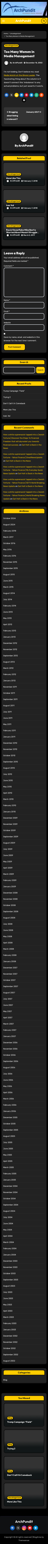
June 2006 (8, 1080)
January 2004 (9, 1255)
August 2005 (9, 1136)
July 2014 (7, 599)
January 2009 (9, 886)
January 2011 (9, 737)
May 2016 (7, 549)
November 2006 (10, 1049)
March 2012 (8, 668)
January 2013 (9, 637)
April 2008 (8, 943)
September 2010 (10, 762)
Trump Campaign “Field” (14, 391)
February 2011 (9, 730)
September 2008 (10, 911)
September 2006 (10, 1061)
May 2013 (7, 618)
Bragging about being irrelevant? (12, 115)
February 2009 (10, 880)
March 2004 (8, 1242)
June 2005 (8, 1149)
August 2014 (9, 593)
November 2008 (10, 899)
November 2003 (10, 1267)
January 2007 (9, 1036)
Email (7, 311)
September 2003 (10, 1280)
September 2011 (10, 699)
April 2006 (8, 1092)
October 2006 (9, 1055)
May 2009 (7, 861)
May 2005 (7, 1155)
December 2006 (10, 1042)
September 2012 (10, 656)
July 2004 (7, 1217)
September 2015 (10, 568)
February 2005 (9, 1174)
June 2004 (8, 1223)
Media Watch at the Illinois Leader (19, 75)
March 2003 (8, 1317)
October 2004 (9, 1198)
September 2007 (10, 986)
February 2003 (9, 1323)
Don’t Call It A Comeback (14, 403)
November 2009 (10, 824)
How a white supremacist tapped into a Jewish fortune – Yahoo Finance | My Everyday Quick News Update (23, 470)
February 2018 (9, 531)
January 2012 (9, 681)
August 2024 (9, 524)
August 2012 (9, 662)
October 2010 (9, 755)
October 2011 (9, 693)
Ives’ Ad (10, 205)
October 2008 (9, 905)
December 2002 (10, 1336)
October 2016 (9, 543)
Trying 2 (7, 397)
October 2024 (9, 518)
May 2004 (7, 1230)
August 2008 (9, 918)
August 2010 (9, 768)
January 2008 (9, 961)
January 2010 (9, 812)
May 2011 (7, 724)
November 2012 (10, 649)
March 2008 (8, 949)
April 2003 (7, 1311)
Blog (5, 1380)
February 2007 (9, 1030)
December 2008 (10, 893)
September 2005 (10, 1130)
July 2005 (7, 1142)
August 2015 (9, 574)
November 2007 (10, 974)
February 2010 (9, 805)
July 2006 (7, 1074)
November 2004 (10, 1192)
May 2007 (7, 1011)
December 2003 (10, 1261)
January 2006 (9, 1111)
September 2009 (10, 837)
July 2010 (7, 774)
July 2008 (7, 924)
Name (7, 300)
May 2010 (7, 787)
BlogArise (37, 1537)
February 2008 (10, 955)
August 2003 (9, 1286)
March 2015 (8, 587)
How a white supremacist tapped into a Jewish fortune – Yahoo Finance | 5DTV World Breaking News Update (24, 482)
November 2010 (10, 749)
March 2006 (8, 1099)
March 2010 (8, 799)
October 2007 (9, 980)
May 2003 (7, 1305)
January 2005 (9, 1180)
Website (7, 323)
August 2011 (8, 705)
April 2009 (8, 868)
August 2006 (9, 1067)
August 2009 (9, 843)
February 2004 (10, 1248)
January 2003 (9, 1330)
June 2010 (8, 780)
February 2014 (9, 606)
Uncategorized (11, 46)
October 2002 (9, 1348)
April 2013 (7, 624)
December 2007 (10, 968)
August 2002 (9, 1361)
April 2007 (7, 1017)
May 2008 (7, 936)
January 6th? (32, 112)
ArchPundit (23, 21)
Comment (9, 266)
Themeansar (23, 1540)
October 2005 (9, 1124)
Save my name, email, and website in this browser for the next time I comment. (22, 339)
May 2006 (7, 1086)
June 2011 (7, 718)
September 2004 (10, 1205)
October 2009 (9, 830)
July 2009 (7, 849)
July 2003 (7, 1292)
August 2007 (9, 993)
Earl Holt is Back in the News (18, 461)
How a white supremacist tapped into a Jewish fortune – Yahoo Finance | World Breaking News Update (24, 495)
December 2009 (10, 818)
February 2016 (9, 556)
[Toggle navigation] (3, 20)
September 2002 (10, 1354)
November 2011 (10, 687)
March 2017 (8, 537)
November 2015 (10, 562)
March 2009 (8, 874)
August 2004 (9, 1211)
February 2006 (10, 1105)
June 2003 (8, 1298)
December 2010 (10, 743)
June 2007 (8, 1005)
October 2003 (9, 1273)
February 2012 (9, 674)
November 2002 (10, 1342)
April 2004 (8, 1236)
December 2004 (10, 1186)
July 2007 (7, 999)
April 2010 (7, 793)
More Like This (13, 178)
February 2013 (9, 631)
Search (24, 362)
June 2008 (8, 930)
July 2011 (7, 712)
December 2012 (10, 643)
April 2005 (7, 1161)
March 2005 (8, 1167)
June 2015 (8, 581)
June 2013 (8, 612)
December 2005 (10, 1117)
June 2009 (8, 855)
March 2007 (8, 1024)
